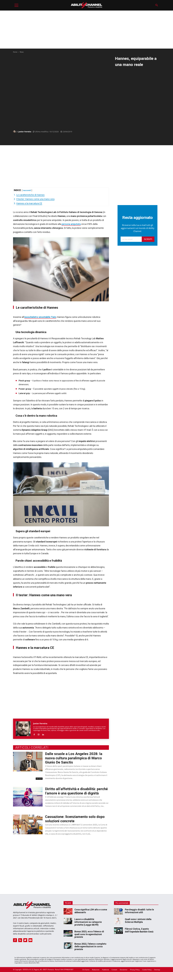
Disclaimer (123, 970)
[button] (156, 5)
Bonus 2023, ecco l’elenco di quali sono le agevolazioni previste (89, 934)
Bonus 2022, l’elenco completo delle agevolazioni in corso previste (90, 946)
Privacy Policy (135, 970)
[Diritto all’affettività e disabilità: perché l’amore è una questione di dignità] (28, 796)
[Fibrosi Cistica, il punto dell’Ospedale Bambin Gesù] (118, 930)
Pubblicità (105, 970)
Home (15, 52)
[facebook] (34, 734)
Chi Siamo (85, 970)
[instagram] (39, 734)
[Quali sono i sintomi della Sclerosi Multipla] (118, 921)
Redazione (95, 970)
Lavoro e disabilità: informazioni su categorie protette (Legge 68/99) (88, 922)
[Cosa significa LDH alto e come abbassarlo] (68, 911)
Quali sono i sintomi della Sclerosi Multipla (138, 920)
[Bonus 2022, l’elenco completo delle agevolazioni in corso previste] (68, 945)
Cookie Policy (146, 970)
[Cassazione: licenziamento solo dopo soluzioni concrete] (28, 824)
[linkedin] (43, 734)
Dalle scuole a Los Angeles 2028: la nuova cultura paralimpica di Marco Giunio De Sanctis (73, 758)
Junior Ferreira (24, 131)
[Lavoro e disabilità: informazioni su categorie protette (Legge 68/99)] (68, 921)
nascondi (27, 190)
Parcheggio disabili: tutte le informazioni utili (139, 911)
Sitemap (157, 970)
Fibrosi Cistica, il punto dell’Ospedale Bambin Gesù (139, 930)
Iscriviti (148, 239)
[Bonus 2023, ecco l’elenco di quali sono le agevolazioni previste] (68, 933)
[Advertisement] (86, 29)
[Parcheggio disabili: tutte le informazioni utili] (118, 911)
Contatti (114, 970)
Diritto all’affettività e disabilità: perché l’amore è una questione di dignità (76, 791)
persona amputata (71, 224)
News (22, 52)
